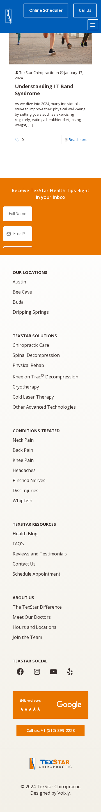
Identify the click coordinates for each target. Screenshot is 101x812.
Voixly (64, 793)
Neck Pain (23, 440)
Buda (18, 302)
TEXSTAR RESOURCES (34, 524)
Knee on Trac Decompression (45, 377)
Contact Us (24, 564)
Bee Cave (22, 292)
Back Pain (23, 450)
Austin (19, 282)
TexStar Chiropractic (36, 72)
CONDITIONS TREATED (36, 430)
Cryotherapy (26, 387)
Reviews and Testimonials (40, 554)
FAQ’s (18, 544)
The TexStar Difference (37, 607)
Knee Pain (23, 460)
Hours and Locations (34, 627)
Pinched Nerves (29, 480)
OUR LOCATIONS (30, 272)
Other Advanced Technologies (44, 407)
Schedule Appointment (36, 574)
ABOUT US (23, 597)
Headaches (24, 470)
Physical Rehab (28, 365)
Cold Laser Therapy (33, 397)
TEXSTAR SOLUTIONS (35, 335)
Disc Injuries (25, 490)
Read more (78, 139)
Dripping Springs (31, 312)
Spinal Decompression (36, 355)
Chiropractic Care (31, 345)
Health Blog (25, 534)
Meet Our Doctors (32, 617)
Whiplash (22, 500)
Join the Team (27, 637)
